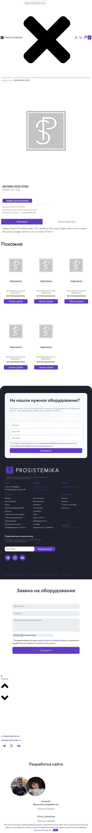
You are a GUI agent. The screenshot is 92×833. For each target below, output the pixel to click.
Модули (8, 498)
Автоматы (37, 505)
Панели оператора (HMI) (14, 508)
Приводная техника (12, 524)
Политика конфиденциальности (14, 575)
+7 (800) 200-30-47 (41, 487)
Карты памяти (38, 518)
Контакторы (38, 508)
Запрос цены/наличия (17, 200)
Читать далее (16, 301)
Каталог (12, 77)
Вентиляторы (38, 498)
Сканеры (36, 524)
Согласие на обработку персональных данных (43, 575)
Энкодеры (37, 511)
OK (55, 830)
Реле (35, 514)
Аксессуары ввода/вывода (24, 209)
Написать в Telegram (46, 809)
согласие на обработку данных (53, 443)
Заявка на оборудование (69, 527)
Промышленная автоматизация (31, 77)
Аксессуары (13, 212)
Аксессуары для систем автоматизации (62, 77)
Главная (4, 77)
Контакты (65, 508)
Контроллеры (10, 501)
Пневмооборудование (14, 518)
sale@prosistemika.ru (70, 487)
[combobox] (35, 3)
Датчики (8, 511)
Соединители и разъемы (43, 527)
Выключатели (38, 501)
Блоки (7, 505)
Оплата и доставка (68, 505)
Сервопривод (10, 521)
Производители (10, 705)
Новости (64, 501)
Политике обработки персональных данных (34, 446)
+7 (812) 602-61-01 (41, 489)
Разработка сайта (67, 575)
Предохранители (40, 521)
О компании (8, 710)
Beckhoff (32, 212)
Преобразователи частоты (15, 527)
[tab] (22, 221)
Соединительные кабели (15, 514)
